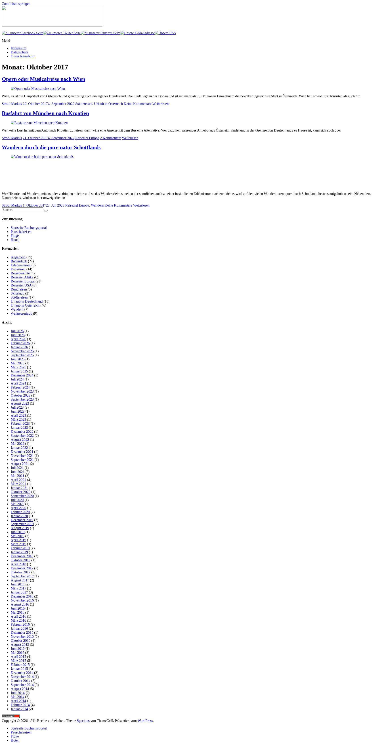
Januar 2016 (19, 628)
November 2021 (22, 456)
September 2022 (22, 435)
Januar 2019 (19, 552)
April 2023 (18, 415)
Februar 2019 (20, 548)
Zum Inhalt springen (16, 4)
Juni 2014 (18, 693)
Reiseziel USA (21, 285)
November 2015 (22, 636)
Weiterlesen (160, 104)
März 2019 (18, 544)
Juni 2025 (18, 359)
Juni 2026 (18, 335)
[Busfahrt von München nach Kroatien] (39, 123)
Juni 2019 (18, 532)
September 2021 (22, 460)
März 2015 (18, 660)
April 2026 (18, 339)
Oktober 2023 (20, 395)
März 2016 (18, 620)
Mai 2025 (17, 363)
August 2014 (20, 689)
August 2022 (20, 439)
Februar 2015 (20, 665)
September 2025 (22, 355)
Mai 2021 (17, 476)
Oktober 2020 (20, 492)
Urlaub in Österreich (108, 104)
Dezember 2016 (22, 596)
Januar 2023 (19, 427)
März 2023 (18, 419)
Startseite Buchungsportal (29, 228)
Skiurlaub (17, 293)
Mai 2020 (17, 504)
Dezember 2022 (22, 431)
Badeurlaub (19, 261)
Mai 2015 (17, 652)
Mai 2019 (17, 536)
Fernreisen (18, 269)
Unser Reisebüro (22, 56)
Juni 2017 (18, 584)
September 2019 (22, 524)
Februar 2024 (20, 387)
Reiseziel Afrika (22, 277)
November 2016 (22, 600)
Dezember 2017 (22, 568)
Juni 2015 (18, 648)
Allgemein (18, 257)
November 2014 (22, 677)
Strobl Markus (12, 104)
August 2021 (20, 464)
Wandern (97, 205)
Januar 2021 (19, 488)
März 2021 (18, 484)
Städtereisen (83, 104)
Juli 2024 (17, 379)
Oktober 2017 (20, 572)
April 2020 (18, 508)
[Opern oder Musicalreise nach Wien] (38, 88)
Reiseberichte (20, 273)
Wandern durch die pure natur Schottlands (51, 147)
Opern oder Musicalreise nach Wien (43, 79)
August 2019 (20, 528)
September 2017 (22, 576)
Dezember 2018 (22, 556)
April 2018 (18, 564)
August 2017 (20, 580)
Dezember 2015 (22, 632)
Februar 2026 (20, 343)
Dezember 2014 (22, 673)
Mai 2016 (17, 612)
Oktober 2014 (20, 681)
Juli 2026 (17, 331)
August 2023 (20, 403)
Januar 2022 (19, 447)
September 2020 (22, 496)
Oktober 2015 (20, 640)
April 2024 (18, 383)
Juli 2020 (17, 500)
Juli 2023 (17, 407)
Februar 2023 (20, 423)
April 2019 (18, 540)
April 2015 (18, 656)
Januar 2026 (19, 347)
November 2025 (22, 351)
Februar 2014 (20, 705)
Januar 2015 (19, 669)
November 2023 (22, 391)
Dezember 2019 (22, 520)
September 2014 (22, 685)
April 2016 (18, 616)
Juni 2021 (18, 472)
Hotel (15, 240)
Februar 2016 (20, 624)
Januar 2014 (19, 709)
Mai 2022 (17, 443)
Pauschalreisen (21, 232)
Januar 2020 (19, 516)
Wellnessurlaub (21, 313)
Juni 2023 (18, 411)
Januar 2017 (19, 592)
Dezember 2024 (22, 375)
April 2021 (18, 480)
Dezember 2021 (22, 451)
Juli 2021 (17, 468)
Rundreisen (19, 289)
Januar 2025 (19, 371)
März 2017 (18, 588)
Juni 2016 (18, 608)
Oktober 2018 (20, 560)
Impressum (18, 48)
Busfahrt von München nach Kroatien (45, 113)
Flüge (15, 236)
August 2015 (20, 644)
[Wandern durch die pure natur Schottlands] (44, 157)
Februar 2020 (20, 512)
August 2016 (20, 604)
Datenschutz (19, 52)
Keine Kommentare (137, 104)
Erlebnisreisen (21, 265)
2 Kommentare (110, 138)
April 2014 (18, 701)
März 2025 (18, 367)
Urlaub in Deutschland (27, 301)
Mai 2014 (17, 697)
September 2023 (22, 399)
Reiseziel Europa (87, 138)
